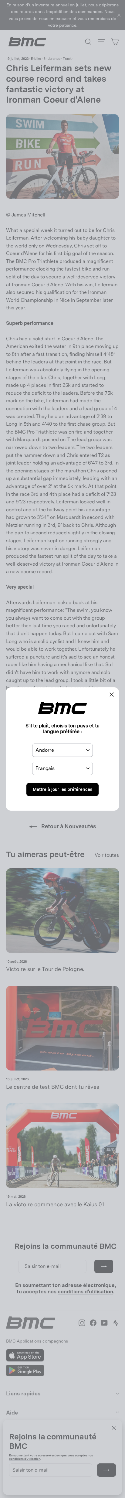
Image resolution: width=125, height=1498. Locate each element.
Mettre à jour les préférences (62, 789)
